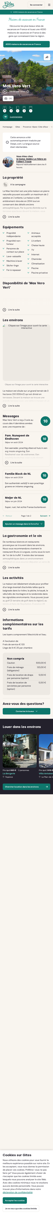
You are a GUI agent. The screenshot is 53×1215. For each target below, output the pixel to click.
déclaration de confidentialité (17, 1192)
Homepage (7, 127)
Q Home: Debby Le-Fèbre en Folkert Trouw (31, 160)
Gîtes (17, 127)
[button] (26, 352)
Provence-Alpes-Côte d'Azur (35, 127)
